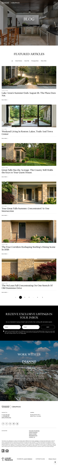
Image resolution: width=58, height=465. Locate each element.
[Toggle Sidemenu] (54, 2)
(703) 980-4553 (6, 414)
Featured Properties (34, 431)
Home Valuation (33, 432)
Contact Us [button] (32, 437)
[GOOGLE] (13, 423)
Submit (47, 327)
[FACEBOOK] (3, 423)
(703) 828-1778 (6, 416)
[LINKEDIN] (10, 423)
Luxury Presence (27, 459)
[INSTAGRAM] (6, 423)
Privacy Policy (23, 333)
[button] (29, 387)
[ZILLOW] (17, 423)
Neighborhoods (33, 435)
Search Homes (32, 434)
